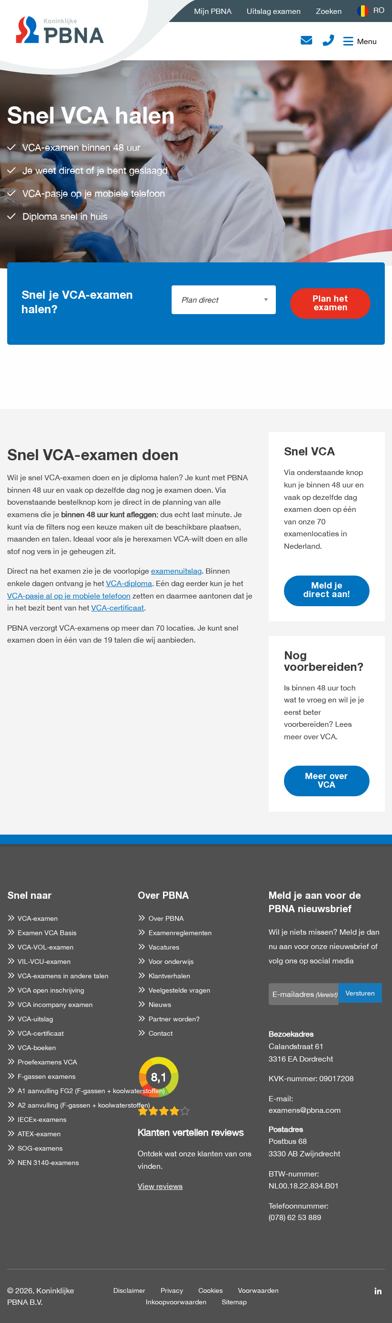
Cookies (210, 1290)
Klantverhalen (169, 976)
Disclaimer (129, 1290)
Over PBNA (166, 918)
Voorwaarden (258, 1290)
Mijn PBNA (212, 11)
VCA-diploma (129, 583)
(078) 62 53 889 (295, 1217)
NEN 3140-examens (48, 1162)
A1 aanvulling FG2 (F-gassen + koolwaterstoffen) (91, 1091)
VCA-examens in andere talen (63, 976)
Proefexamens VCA (47, 1062)
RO (378, 10)
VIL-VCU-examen (44, 961)
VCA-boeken (37, 1048)
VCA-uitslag (35, 1019)
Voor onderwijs (171, 961)
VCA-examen (38, 918)
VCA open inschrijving (51, 990)
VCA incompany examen (55, 1004)
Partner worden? (174, 1019)
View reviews (160, 1186)
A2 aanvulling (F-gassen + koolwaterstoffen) (84, 1105)
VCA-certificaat (117, 607)
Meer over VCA (326, 781)
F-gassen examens (47, 1076)
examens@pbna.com (305, 1110)
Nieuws (160, 1004)
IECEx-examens (42, 1119)
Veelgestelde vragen (179, 990)
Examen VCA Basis (47, 933)
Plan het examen (330, 304)
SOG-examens (40, 1148)
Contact (160, 1033)
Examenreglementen (180, 933)
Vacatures (164, 947)
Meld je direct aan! (326, 590)
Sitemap (234, 1302)
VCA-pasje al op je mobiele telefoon (69, 595)
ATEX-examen (39, 1134)
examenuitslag (176, 570)
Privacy (172, 1290)
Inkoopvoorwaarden (176, 1302)
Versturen (360, 993)
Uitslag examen (274, 11)
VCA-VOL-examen (46, 947)
